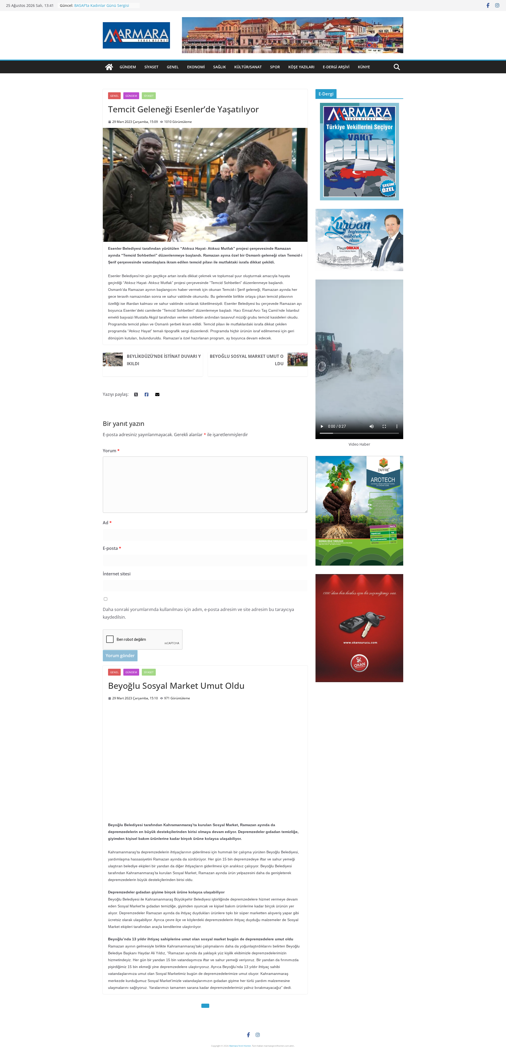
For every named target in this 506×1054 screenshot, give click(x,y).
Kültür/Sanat (248, 66)
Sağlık (219, 66)
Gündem (128, 66)
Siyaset (151, 66)
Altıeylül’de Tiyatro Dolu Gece (100, 5)
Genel (173, 66)
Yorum (111, 451)
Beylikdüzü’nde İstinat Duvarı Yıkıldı (164, 360)
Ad (107, 523)
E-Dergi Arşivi (336, 66)
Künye (364, 66)
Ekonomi (196, 66)
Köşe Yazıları (301, 66)
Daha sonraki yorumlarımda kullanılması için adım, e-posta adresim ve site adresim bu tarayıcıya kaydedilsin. (198, 613)
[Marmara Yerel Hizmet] (109, 67)
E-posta (112, 548)
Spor (275, 66)
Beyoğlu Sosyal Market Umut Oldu (247, 360)
